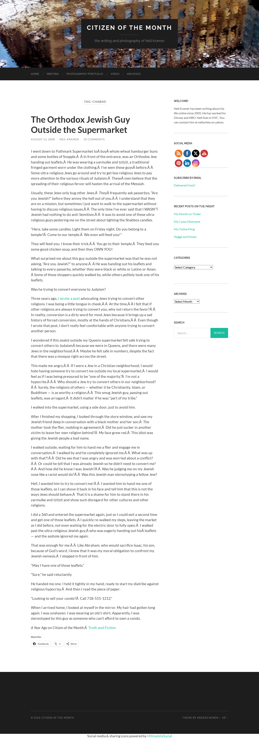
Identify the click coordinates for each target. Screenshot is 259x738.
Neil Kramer (69, 139)
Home (35, 73)
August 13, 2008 (43, 139)
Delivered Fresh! (184, 185)
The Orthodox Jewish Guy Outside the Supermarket (80, 124)
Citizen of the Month (129, 27)
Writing (53, 73)
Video (115, 73)
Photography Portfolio (85, 73)
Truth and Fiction (102, 627)
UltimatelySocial (159, 736)
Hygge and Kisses (185, 236)
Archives (134, 73)
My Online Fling (184, 229)
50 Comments (94, 139)
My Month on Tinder (187, 214)
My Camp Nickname (187, 221)
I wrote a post (69, 298)
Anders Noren (207, 717)
